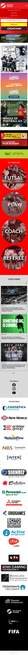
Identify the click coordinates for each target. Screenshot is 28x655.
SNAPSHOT (14, 24)
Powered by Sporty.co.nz (14, 652)
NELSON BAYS (14, 13)
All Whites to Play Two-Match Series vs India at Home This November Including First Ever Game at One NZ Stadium (14, 366)
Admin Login (15, 653)
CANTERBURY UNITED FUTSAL (14, 10)
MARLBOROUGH (14, 15)
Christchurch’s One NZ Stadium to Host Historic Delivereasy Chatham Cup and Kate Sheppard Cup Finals (13, 309)
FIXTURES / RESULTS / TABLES (14, 20)
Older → (14, 373)
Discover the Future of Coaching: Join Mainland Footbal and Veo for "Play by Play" (13, 337)
